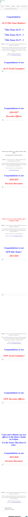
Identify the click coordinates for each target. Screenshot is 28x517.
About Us (8, 6)
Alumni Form (24, 6)
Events (18, 6)
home (4, 0)
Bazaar (13, 6)
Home (2, 6)
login (1, 0)
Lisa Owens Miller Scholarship (10, 8)
